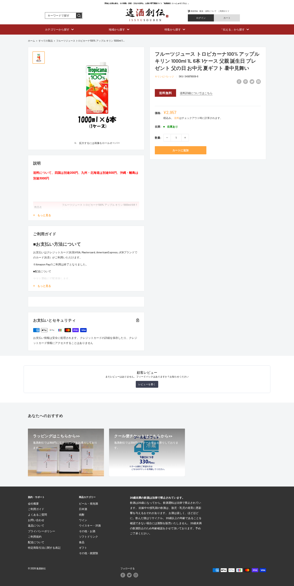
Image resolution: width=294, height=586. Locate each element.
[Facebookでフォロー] (122, 575)
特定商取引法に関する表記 (44, 547)
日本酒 (83, 509)
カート (227, 17)
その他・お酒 (87, 531)
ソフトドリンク (88, 536)
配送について (36, 542)
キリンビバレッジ (164, 76)
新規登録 (194, 11)
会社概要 (33, 503)
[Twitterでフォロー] (129, 575)
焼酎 (81, 514)
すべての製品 (45, 40)
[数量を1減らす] (167, 137)
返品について (36, 525)
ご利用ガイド (223, 11)
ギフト (83, 547)
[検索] (79, 15)
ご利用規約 (35, 536)
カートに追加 (180, 150)
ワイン (83, 520)
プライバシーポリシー (41, 531)
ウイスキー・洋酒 (90, 525)
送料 (176, 117)
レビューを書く (147, 384)
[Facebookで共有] (239, 81)
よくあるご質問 (37, 514)
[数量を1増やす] (185, 137)
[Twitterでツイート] (252, 81)
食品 (81, 542)
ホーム (31, 40)
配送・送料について (208, 11)
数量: (158, 137)
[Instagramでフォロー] (135, 575)
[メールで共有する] (258, 81)
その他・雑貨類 (88, 553)
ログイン (201, 17)
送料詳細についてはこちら (196, 93)
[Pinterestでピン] (245, 81)
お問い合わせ (36, 520)
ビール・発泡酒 (88, 503)
